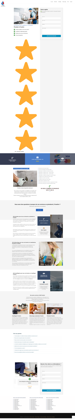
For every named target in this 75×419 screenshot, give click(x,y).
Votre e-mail (43, 20)
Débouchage (64, 1)
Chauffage (59, 1)
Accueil (52, 1)
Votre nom (43, 16)
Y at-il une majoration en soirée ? (19, 348)
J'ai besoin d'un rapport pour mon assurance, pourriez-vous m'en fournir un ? (26, 350)
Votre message (44, 28)
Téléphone (43, 24)
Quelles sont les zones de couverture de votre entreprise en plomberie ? (25, 346)
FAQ (68, 1)
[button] (37, 336)
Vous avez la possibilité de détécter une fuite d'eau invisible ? (24, 352)
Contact (71, 1)
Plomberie (55, 1)
